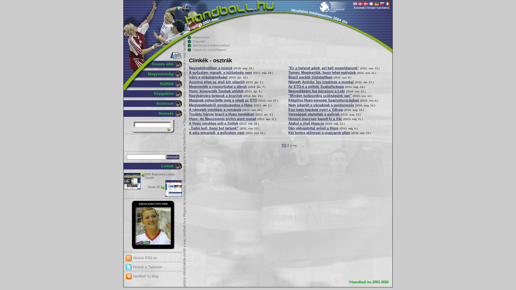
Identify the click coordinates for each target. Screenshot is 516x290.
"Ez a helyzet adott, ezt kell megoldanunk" (323, 68)
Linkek (167, 166)
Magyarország (161, 74)
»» (295, 145)
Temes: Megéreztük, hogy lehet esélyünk (322, 73)
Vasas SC (154, 187)
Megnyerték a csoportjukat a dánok (218, 87)
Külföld (167, 84)
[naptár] (175, 58)
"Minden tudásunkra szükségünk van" (320, 96)
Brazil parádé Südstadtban (310, 77)
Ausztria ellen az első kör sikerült (217, 82)
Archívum (165, 103)
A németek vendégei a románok (215, 110)
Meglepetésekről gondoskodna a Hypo (221, 105)
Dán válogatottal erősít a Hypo (313, 128)
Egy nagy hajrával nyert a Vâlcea (315, 110)
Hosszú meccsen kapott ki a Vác (315, 119)
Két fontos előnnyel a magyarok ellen (319, 133)
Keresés (166, 113)
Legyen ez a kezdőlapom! (209, 49)
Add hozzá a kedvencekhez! (211, 45)
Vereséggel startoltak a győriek (314, 114)
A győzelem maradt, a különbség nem (220, 73)
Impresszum (201, 37)
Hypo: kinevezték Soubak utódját (216, 91)
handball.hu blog (145, 276)
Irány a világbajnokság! (208, 77)
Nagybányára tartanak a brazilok (215, 96)
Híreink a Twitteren (147, 267)
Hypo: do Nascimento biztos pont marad (222, 119)
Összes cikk (163, 64)
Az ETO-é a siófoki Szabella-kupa (316, 87)
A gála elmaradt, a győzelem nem (217, 133)
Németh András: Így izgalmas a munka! (321, 82)
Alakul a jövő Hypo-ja (306, 123)
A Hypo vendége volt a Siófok (213, 123)
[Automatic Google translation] (355, 4)
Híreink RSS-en (144, 258)
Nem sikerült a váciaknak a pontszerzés (321, 105)
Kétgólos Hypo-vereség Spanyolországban (323, 100)
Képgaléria (164, 93)
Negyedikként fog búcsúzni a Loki (316, 91)
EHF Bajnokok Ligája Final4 (160, 176)
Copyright (199, 41)
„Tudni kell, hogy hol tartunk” (214, 128)
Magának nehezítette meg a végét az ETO (223, 100)
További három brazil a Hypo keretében (221, 114)
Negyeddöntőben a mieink (210, 68)
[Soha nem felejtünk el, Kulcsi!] (153, 248)
